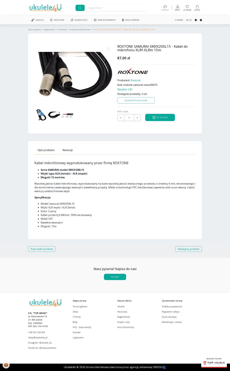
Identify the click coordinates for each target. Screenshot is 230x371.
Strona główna (34, 29)
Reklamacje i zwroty (172, 322)
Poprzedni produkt (42, 249)
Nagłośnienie (132, 20)
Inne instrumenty (107, 20)
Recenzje (67, 150)
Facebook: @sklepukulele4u (42, 347)
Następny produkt (188, 249)
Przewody (62, 29)
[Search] (80, 8)
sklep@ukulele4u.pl (37, 337)
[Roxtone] (133, 71)
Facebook (194, 20)
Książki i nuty (81, 20)
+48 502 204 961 (36, 332)
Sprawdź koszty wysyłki (136, 100)
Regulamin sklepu (170, 311)
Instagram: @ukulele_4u (40, 342)
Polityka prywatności (172, 306)
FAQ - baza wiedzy (82, 327)
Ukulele (40, 20)
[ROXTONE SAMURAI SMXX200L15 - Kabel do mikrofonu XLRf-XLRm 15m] (73, 76)
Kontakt (115, 276)
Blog (189, 20)
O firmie (179, 20)
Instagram (199, 20)
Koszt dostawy (169, 316)
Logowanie (78, 337)
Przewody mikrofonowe (79, 29)
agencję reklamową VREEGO (146, 367)
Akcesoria (59, 20)
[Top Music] (214, 362)
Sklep (75, 311)
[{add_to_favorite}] (108, 49)
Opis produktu (46, 150)
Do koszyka (162, 117)
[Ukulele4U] (45, 8)
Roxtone (136, 80)
